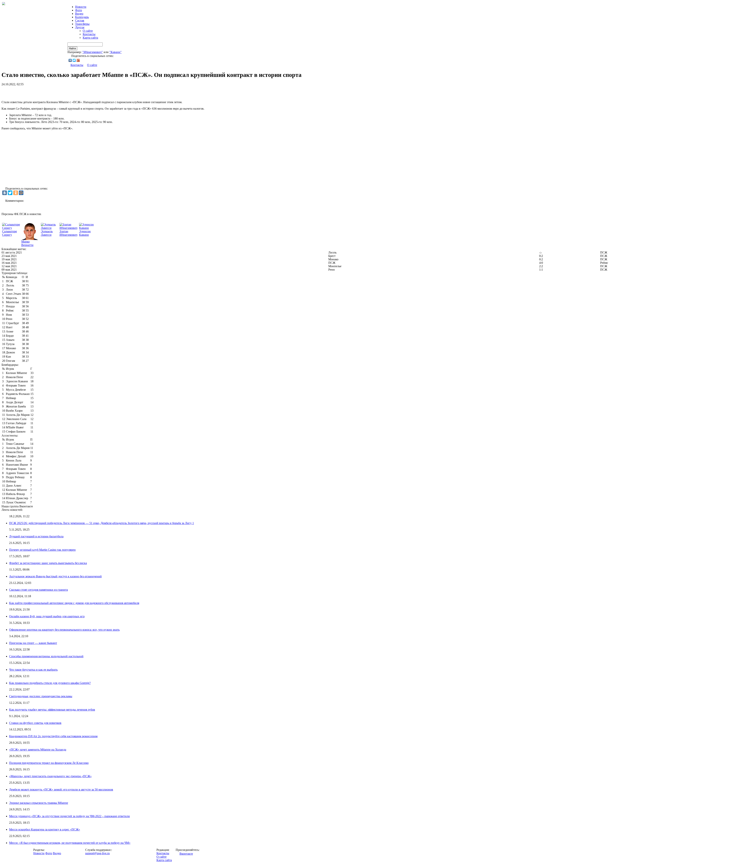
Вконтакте (186, 853)
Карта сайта (90, 37)
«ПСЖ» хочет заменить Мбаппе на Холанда (37, 749)
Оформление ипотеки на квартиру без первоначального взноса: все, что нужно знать (64, 629)
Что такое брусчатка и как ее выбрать (33, 669)
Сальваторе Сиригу (9, 233)
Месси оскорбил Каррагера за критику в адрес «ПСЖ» (44, 829)
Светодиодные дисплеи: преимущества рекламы (40, 696)
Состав (79, 20)
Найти (72, 48)
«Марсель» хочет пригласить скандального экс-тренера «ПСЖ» (50, 776)
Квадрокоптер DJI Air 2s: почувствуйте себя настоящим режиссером (53, 736)
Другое (79, 27)
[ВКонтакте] (70, 60)
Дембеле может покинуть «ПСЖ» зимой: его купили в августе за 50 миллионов (61, 789)
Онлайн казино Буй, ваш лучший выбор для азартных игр (47, 616)
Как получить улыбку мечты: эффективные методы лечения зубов (52, 709)
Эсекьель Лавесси (47, 233)
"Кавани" (115, 52)
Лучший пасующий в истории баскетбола (36, 536)
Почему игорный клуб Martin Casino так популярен (42, 549)
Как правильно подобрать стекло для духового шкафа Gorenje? (50, 683)
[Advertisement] (46, 91)
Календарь (82, 17)
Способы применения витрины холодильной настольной (46, 656)
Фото (78, 10)
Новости (38, 853)
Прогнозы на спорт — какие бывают (33, 643)
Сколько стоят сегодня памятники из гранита (38, 589)
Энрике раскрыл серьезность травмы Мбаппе (38, 802)
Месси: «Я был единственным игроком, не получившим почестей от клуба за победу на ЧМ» (69, 842)
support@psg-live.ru (97, 853)
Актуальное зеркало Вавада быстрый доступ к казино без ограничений (55, 576)
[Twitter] (74, 60)
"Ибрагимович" (92, 52)
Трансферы (82, 24)
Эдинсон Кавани (85, 233)
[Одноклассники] (15, 192)
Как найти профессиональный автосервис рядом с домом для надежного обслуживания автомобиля (74, 603)
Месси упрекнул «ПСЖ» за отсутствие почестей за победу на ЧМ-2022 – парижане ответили (69, 816)
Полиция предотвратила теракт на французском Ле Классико (49, 762)
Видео (79, 13)
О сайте (88, 30)
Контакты (89, 34)
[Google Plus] (78, 60)
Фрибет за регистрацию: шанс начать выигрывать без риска (48, 563)
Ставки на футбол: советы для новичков (35, 723)
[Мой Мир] (21, 192)
